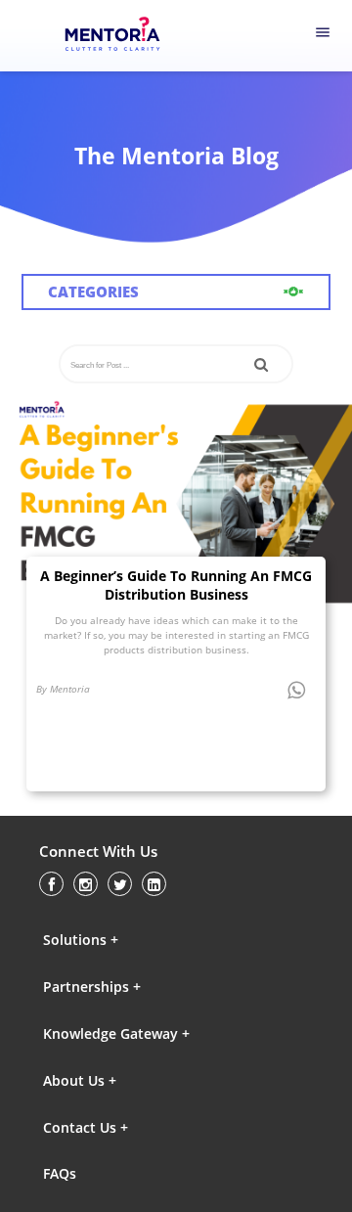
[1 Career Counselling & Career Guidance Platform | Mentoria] (124, 36)
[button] (128, 939)
